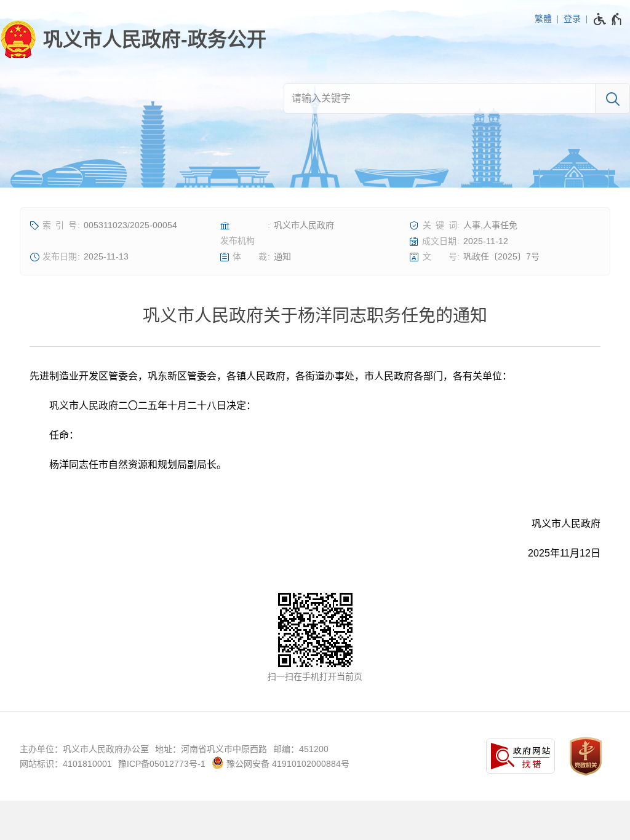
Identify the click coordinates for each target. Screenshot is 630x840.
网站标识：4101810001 (66, 764)
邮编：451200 (301, 749)
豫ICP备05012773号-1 (161, 764)
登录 (572, 18)
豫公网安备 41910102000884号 (286, 764)
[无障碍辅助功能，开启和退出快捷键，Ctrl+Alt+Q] (608, 19)
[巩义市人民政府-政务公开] (133, 39)
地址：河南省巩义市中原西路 (211, 749)
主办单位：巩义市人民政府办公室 (84, 749)
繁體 (543, 18)
